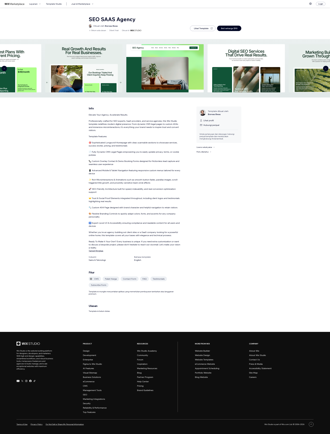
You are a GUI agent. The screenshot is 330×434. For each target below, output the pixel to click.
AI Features (88, 368)
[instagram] (26, 380)
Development (89, 355)
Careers (253, 377)
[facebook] (30, 380)
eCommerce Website (205, 364)
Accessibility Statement (260, 368)
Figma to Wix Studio (92, 364)
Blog (139, 372)
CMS (85, 386)
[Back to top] (311, 424)
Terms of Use (21, 424)
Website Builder (202, 351)
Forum (140, 359)
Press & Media (256, 364)
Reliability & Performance (95, 407)
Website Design (202, 355)
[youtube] (18, 380)
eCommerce (88, 381)
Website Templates (204, 359)
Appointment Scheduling (207, 368)
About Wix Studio (257, 355)
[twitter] (22, 380)
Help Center (143, 381)
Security (87, 403)
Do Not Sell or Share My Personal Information (65, 424)
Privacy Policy (37, 424)
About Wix (254, 351)
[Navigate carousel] (4, 68)
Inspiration (142, 364)
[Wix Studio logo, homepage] (28, 344)
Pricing (140, 386)
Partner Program (145, 377)
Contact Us (254, 359)
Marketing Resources (147, 368)
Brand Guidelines (145, 390)
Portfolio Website (203, 372)
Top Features (89, 412)
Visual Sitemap (90, 372)
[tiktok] (34, 380)
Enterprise (88, 359)
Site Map (253, 372)
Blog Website (201, 377)
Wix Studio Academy (147, 351)
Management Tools (92, 390)
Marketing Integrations (94, 399)
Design (86, 351)
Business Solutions (92, 377)
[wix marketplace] (14, 3)
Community (142, 355)
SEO (85, 394)
